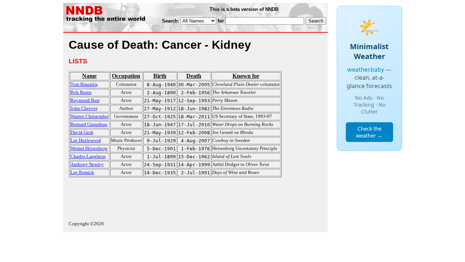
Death (193, 76)
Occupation (126, 76)
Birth (159, 76)
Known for (245, 76)
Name (89, 76)
